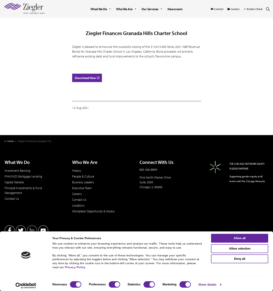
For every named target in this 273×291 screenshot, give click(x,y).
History (76, 171)
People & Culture (83, 176)
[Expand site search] (268, 9)
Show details (207, 284)
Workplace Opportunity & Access (93, 211)
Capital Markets (14, 182)
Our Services (149, 9)
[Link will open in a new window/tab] (10, 230)
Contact (218, 9)
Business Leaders (83, 182)
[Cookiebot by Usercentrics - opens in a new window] (25, 286)
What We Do (99, 9)
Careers (235, 9)
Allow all (240, 238)
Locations (78, 205)
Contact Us (12, 199)
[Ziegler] (24, 9)
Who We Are (124, 9)
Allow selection (239, 248)
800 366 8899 (148, 170)
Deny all (239, 258)
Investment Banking (17, 171)
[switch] (114, 284)
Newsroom (175, 9)
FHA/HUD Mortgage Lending (23, 176)
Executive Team (82, 188)
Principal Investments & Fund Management (23, 190)
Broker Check (255, 9)
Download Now (85, 78)
